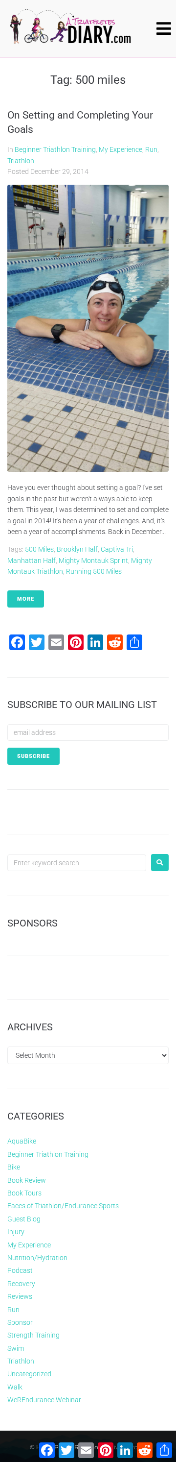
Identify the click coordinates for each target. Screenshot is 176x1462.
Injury (15, 1232)
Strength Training (33, 1335)
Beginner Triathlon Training (55, 149)
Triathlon (20, 161)
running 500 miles (94, 571)
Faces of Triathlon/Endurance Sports (63, 1206)
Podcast (20, 1270)
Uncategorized (29, 1374)
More (25, 599)
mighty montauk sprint (93, 560)
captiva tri (117, 549)
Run (151, 149)
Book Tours (24, 1193)
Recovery (21, 1284)
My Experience (120, 149)
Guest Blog (24, 1219)
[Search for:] (76, 862)
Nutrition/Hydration (37, 1258)
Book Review (26, 1180)
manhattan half (31, 560)
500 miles (39, 549)
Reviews (19, 1296)
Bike (13, 1167)
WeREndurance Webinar (44, 1400)
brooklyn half (77, 549)
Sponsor (20, 1322)
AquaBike (21, 1141)
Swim (15, 1348)
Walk (14, 1387)
